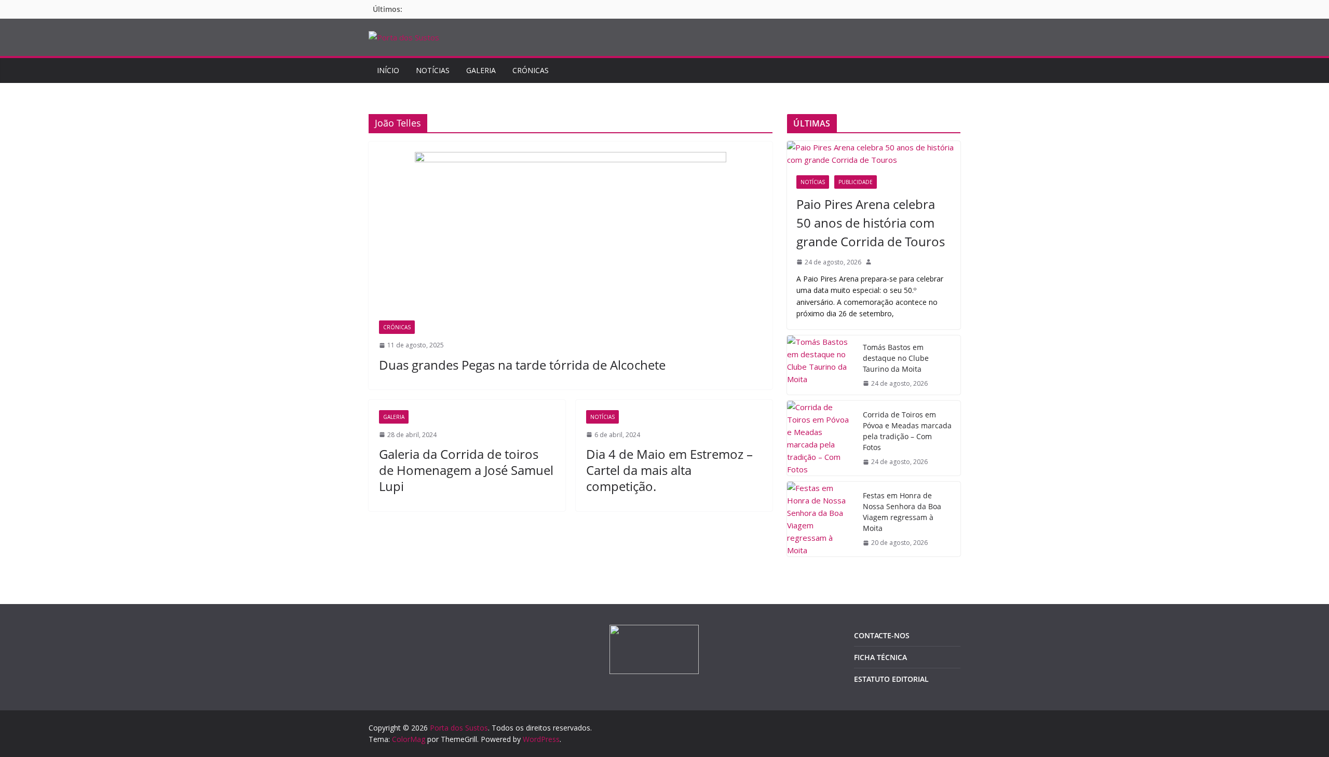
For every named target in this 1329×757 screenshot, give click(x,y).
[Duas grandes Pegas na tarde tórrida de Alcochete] (570, 236)
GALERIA (481, 70)
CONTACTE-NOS (882, 635)
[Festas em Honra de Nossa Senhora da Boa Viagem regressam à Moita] (821, 519)
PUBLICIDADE (855, 182)
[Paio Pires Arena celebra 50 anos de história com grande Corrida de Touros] (873, 153)
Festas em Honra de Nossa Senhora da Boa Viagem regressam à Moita (902, 511)
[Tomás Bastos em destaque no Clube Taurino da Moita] (821, 365)
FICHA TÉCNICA (880, 657)
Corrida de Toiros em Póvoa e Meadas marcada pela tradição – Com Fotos (907, 431)
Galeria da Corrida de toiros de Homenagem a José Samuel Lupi (466, 470)
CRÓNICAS (530, 70)
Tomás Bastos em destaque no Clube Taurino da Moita (896, 358)
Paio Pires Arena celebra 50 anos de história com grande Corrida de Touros (870, 222)
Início (388, 70)
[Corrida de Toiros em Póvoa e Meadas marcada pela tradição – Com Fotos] (821, 438)
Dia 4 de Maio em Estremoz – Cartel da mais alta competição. (669, 470)
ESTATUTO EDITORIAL (891, 679)
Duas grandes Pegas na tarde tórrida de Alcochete (522, 364)
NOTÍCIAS (433, 70)
